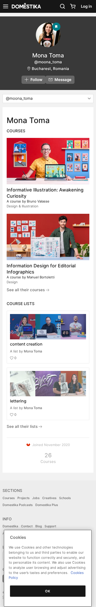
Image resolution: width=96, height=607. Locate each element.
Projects (23, 498)
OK (47, 591)
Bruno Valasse (38, 201)
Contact (27, 526)
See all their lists (23, 426)
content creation (26, 344)
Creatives (49, 498)
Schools (65, 498)
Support (50, 526)
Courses (9, 498)
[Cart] (73, 6)
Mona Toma (33, 351)
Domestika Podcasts (18, 505)
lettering (18, 400)
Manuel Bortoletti (41, 277)
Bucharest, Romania (50, 68)
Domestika (10, 526)
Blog (38, 526)
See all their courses (26, 289)
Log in (86, 6)
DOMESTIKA (26, 6)
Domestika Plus (46, 505)
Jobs (35, 498)
